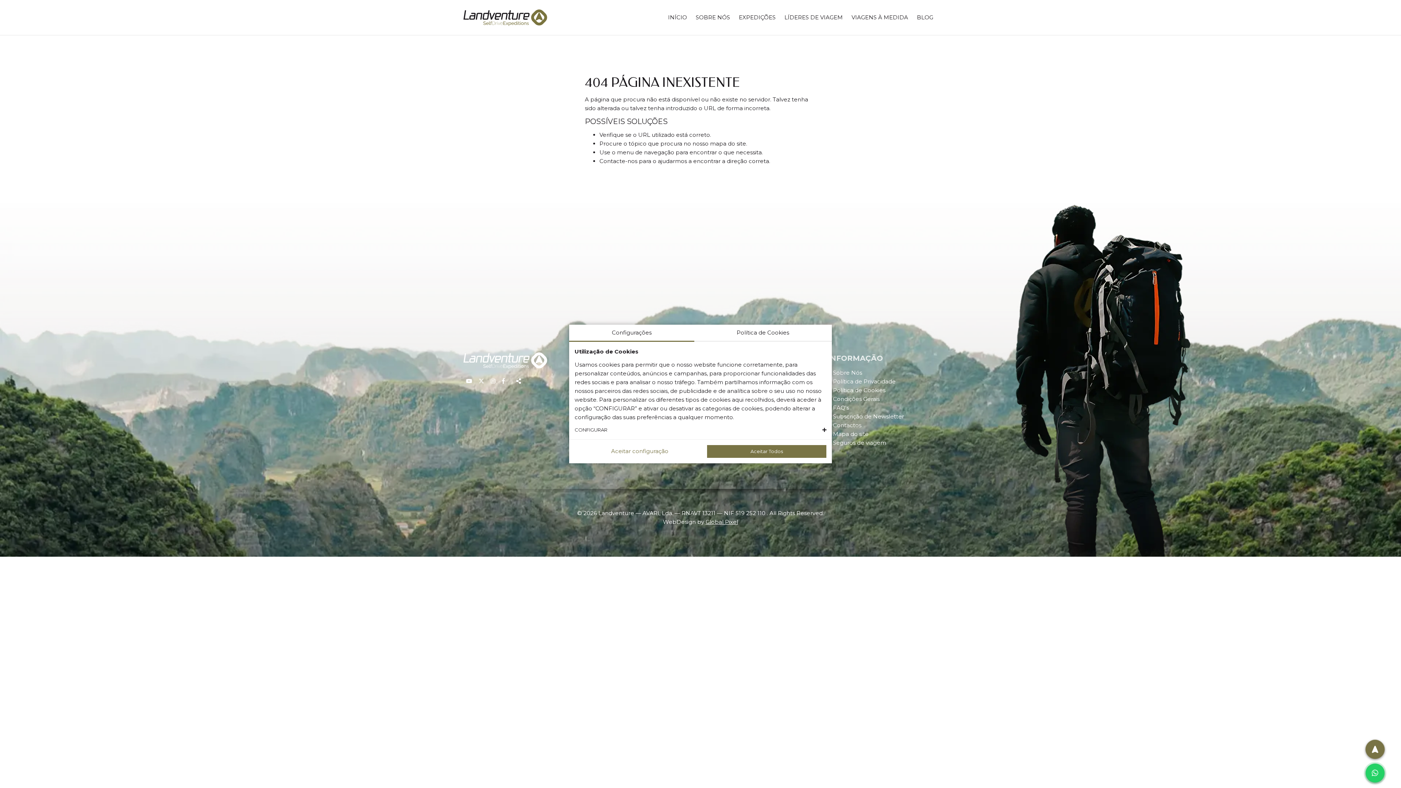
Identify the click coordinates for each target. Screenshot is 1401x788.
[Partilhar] (516, 381)
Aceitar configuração (639, 451)
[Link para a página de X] (482, 381)
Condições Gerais (856, 398)
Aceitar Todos (766, 451)
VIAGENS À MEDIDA (880, 17)
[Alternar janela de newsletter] (1375, 749)
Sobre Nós (847, 372)
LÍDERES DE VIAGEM (813, 17)
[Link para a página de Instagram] (493, 381)
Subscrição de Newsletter (868, 416)
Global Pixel (722, 521)
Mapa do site (851, 433)
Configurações (632, 332)
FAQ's (841, 407)
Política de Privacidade (864, 381)
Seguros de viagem (859, 442)
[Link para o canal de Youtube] (469, 381)
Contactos (847, 425)
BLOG (925, 17)
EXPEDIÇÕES (757, 17)
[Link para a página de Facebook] (503, 381)
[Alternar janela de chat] (1375, 773)
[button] (700, 430)
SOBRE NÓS (713, 17)
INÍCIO (677, 17)
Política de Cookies (859, 390)
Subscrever (1357, 734)
